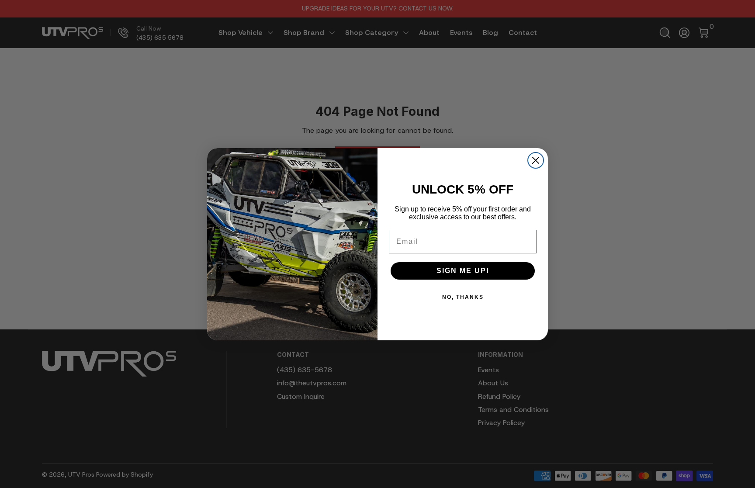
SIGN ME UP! (462, 270)
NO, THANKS (463, 297)
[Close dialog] (536, 160)
